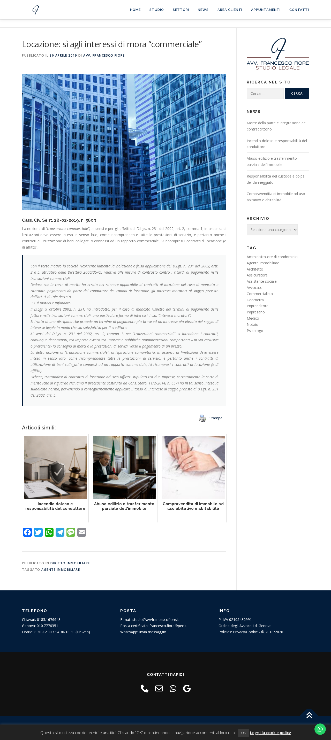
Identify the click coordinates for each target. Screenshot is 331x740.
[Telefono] (144, 688)
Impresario (256, 312)
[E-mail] (159, 688)
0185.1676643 (49, 619)
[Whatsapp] (173, 688)
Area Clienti (229, 10)
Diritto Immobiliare (70, 563)
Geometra (255, 299)
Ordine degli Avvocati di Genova (245, 625)
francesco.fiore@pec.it (168, 625)
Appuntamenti (266, 10)
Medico (253, 318)
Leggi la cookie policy (270, 732)
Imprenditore (257, 305)
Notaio (252, 324)
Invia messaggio (152, 631)
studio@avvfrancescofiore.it (155, 619)
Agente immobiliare (60, 569)
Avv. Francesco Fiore (104, 55)
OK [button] (243, 732)
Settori (181, 10)
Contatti (299, 10)
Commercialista (260, 293)
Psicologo (255, 330)
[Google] (187, 688)
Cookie (252, 631)
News (203, 10)
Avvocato (254, 287)
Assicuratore (257, 275)
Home (135, 10)
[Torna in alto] (309, 716)
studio (156, 10)
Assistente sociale (262, 281)
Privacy (239, 631)
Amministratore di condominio (272, 256)
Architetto (255, 269)
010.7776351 (47, 625)
